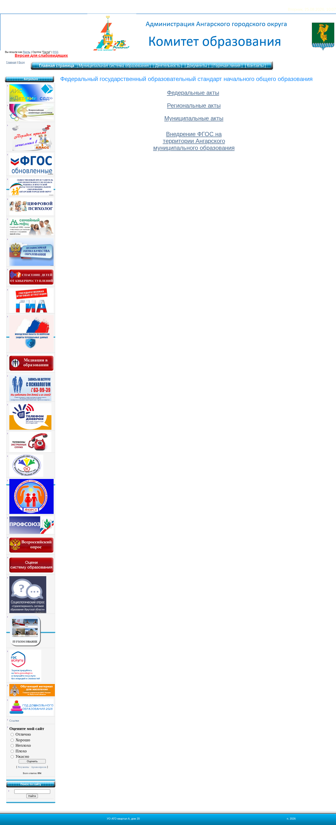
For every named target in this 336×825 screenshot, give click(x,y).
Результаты (23, 767)
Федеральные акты (193, 92)
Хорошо (22, 739)
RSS (55, 51)
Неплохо (23, 745)
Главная (11, 62)
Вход (21, 62)
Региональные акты (194, 105)
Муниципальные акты (193, 118)
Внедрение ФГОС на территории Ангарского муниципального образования (194, 141)
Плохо (21, 750)
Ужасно (22, 756)
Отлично (23, 734)
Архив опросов (38, 767)
